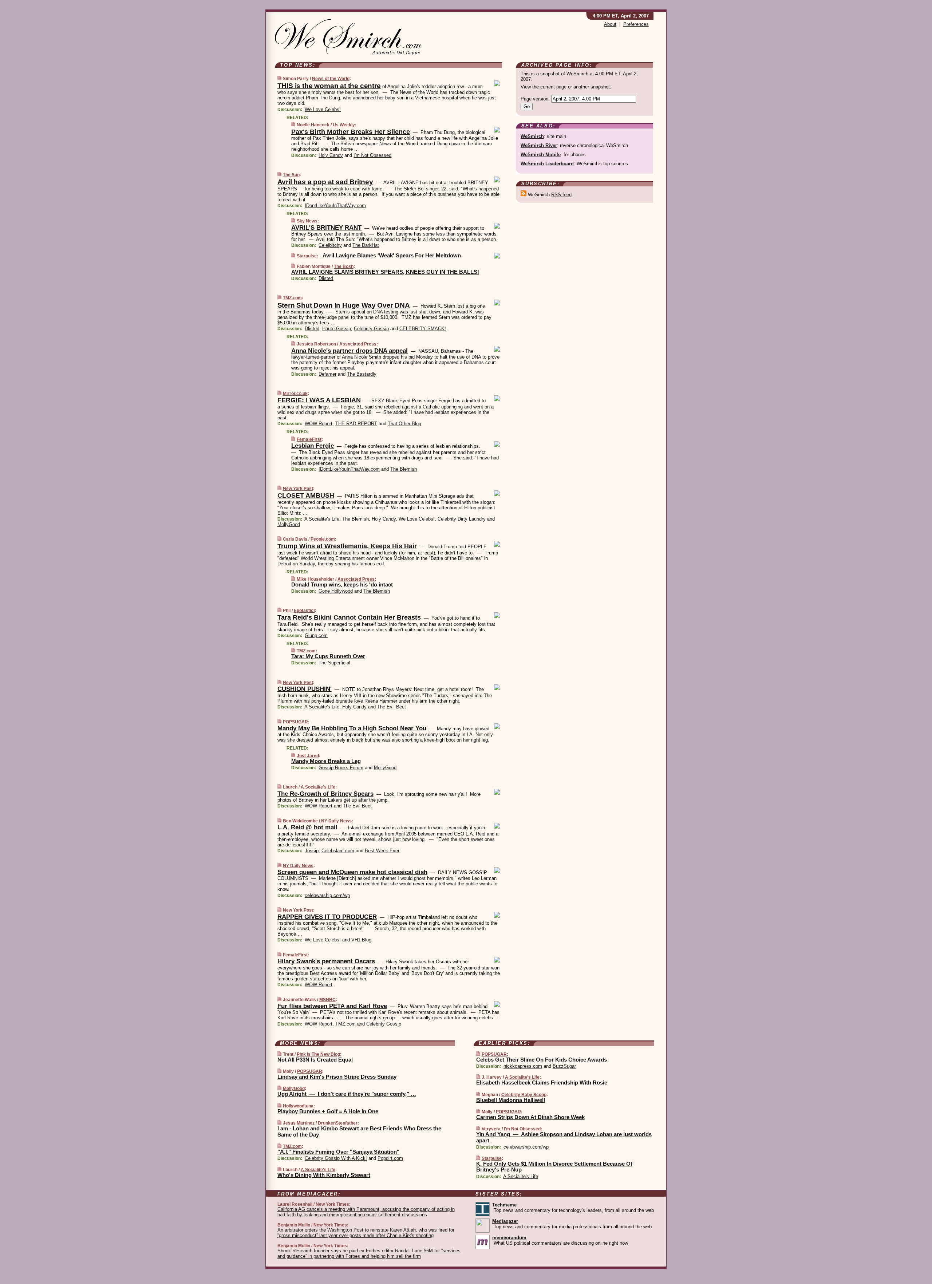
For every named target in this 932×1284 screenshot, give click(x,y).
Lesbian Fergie (312, 445)
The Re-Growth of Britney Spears (325, 793)
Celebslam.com (337, 850)
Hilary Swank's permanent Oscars (326, 961)
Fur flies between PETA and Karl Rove (332, 1006)
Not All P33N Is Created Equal (315, 1059)
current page (553, 87)
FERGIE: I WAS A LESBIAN (319, 400)
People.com (323, 539)
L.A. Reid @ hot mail (307, 827)
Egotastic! (304, 610)
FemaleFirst (309, 439)
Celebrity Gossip (371, 328)
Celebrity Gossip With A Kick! (336, 1158)
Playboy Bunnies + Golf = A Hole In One (327, 1111)
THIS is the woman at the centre (329, 86)
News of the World (331, 78)
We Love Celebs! (323, 109)
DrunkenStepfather (338, 1123)
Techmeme (504, 1205)
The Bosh (344, 266)
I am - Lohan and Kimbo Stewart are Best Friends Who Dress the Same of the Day (359, 1131)
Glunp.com (316, 635)
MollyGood (288, 524)
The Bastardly (361, 374)
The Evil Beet (391, 707)
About (610, 24)
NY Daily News (336, 821)
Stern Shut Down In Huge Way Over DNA (343, 305)
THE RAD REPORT (356, 423)
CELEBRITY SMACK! (422, 328)
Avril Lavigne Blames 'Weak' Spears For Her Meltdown (392, 255)
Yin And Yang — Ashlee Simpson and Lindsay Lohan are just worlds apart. (564, 1137)
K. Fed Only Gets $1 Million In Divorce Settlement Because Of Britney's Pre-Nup (554, 1167)
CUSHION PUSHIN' (304, 689)
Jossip (312, 850)
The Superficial (334, 662)
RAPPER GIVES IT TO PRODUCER (327, 916)
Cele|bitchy (330, 245)
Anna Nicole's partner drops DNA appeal (349, 350)
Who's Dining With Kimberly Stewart (323, 1175)
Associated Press (357, 344)
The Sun (291, 175)
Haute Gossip (336, 328)
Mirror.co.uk (295, 393)
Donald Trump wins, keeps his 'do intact (342, 584)
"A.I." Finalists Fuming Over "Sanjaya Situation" (338, 1152)
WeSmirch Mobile (541, 154)
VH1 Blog (361, 940)
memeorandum (509, 1237)
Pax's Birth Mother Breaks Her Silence (350, 131)
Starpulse (307, 256)
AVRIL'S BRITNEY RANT (326, 227)
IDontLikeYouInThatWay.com (335, 205)
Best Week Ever (382, 850)
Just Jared (308, 756)
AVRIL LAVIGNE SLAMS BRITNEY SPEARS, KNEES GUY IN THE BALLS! (385, 272)
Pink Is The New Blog (318, 1054)
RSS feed (561, 194)
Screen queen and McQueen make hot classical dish (352, 872)
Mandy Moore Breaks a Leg (326, 761)
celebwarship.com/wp (327, 895)
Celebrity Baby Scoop (523, 1095)
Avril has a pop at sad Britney (325, 182)
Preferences (636, 24)
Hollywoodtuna (298, 1106)
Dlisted (326, 278)
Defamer (327, 374)
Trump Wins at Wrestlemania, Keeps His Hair (347, 546)
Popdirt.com (390, 1158)
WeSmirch (532, 136)
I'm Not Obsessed (372, 155)
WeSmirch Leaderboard (547, 163)
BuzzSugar (564, 1066)
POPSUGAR (295, 722)
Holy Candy (331, 155)
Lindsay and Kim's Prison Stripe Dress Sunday (336, 1077)
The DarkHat (365, 245)
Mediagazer (505, 1221)
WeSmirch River (539, 145)
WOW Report (318, 423)
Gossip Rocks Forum (341, 767)
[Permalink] (279, 78)
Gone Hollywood (336, 591)
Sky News (307, 221)
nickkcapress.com (522, 1066)
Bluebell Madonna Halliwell (510, 1100)
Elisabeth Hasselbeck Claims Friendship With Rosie (541, 1082)
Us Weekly (344, 125)
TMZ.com (292, 298)
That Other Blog (404, 423)
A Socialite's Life (321, 519)
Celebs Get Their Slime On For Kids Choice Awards (541, 1059)
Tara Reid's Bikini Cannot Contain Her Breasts (349, 617)
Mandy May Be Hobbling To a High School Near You (351, 728)
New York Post (298, 488)
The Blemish (403, 469)
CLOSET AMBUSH (305, 495)
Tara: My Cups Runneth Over (328, 656)
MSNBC (327, 999)
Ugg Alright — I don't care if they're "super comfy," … (346, 1094)
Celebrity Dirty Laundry (462, 519)
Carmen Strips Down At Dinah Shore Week (530, 1117)
